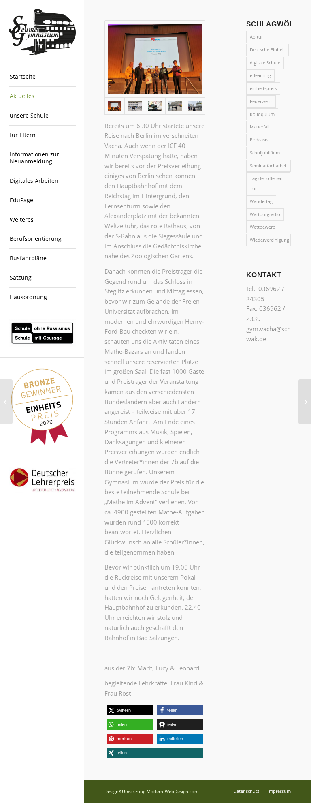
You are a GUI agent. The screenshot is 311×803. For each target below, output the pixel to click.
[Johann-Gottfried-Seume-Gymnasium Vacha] (42, 32)
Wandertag (261, 201)
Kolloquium (262, 114)
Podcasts (259, 140)
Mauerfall (260, 127)
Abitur (256, 37)
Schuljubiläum (265, 153)
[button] (130, 710)
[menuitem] (42, 77)
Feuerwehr (261, 101)
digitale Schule (265, 63)
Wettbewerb (262, 227)
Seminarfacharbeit (269, 166)
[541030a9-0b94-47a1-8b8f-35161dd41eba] (154, 59)
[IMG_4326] (175, 106)
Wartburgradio (265, 214)
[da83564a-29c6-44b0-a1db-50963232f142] (135, 106)
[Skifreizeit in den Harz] (304, 401)
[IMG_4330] (195, 106)
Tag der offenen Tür (266, 183)
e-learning (260, 75)
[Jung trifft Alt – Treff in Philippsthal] (6, 401)
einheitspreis (263, 88)
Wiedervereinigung (269, 240)
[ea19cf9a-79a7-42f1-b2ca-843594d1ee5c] (155, 106)
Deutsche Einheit (267, 50)
